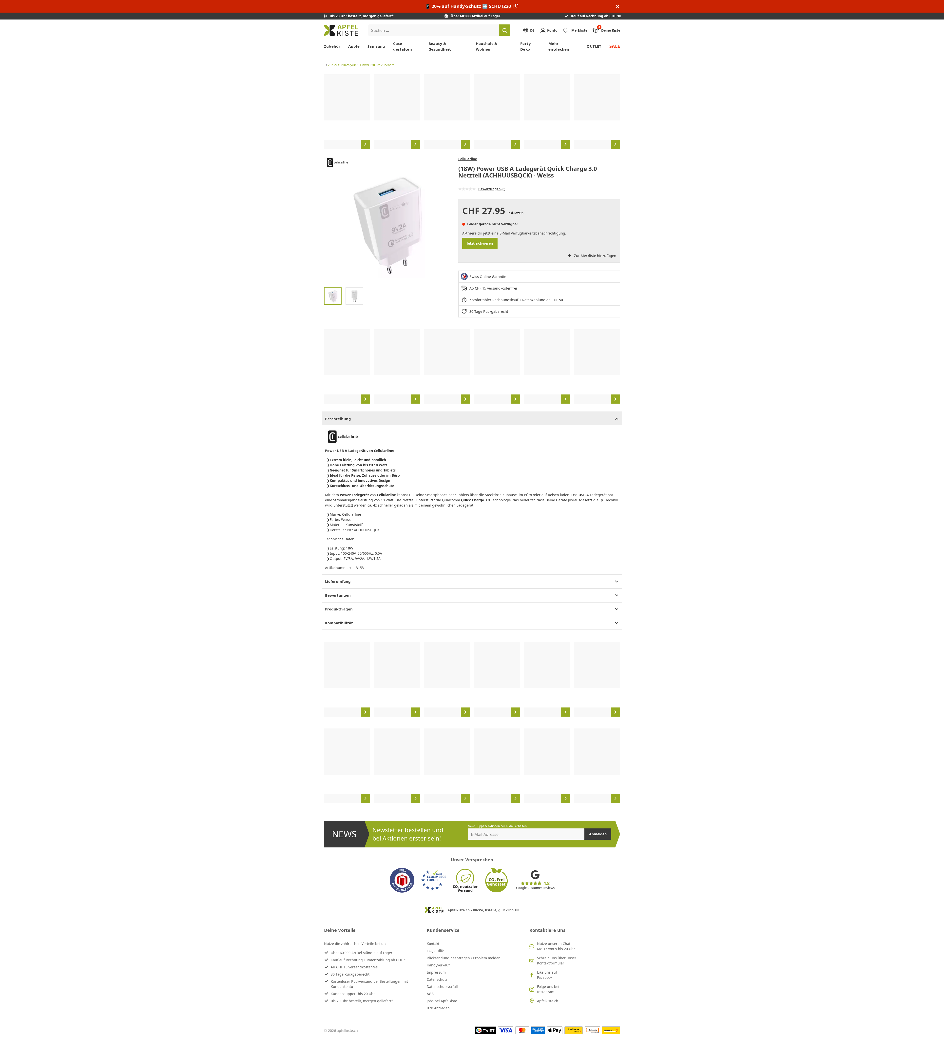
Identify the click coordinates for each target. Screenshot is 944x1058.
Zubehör (332, 46)
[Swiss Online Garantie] (402, 880)
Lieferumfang (338, 581)
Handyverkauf (438, 965)
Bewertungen (338, 595)
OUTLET (594, 46)
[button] (329, 220)
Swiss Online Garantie (488, 276)
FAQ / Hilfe (435, 950)
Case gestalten (402, 46)
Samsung (376, 46)
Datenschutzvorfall (442, 986)
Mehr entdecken (558, 46)
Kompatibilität (339, 622)
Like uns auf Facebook (547, 975)
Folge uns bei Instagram (548, 989)
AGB (430, 993)
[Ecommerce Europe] (433, 880)
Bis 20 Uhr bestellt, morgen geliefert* (362, 1001)
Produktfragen (339, 609)
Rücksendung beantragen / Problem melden (464, 958)
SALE (614, 46)
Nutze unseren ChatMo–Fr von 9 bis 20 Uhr (556, 946)
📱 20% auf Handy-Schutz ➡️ (468, 6)
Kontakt (433, 943)
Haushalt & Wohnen (486, 46)
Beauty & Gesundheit (439, 46)
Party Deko (525, 46)
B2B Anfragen (438, 1008)
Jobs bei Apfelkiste (442, 1001)
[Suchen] (504, 30)
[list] (472, 111)
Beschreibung (338, 418)
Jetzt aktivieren (480, 243)
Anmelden (598, 834)
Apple (354, 46)
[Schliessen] (617, 6)
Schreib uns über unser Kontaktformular (556, 960)
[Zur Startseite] (341, 30)
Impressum (436, 972)
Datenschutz (437, 979)
